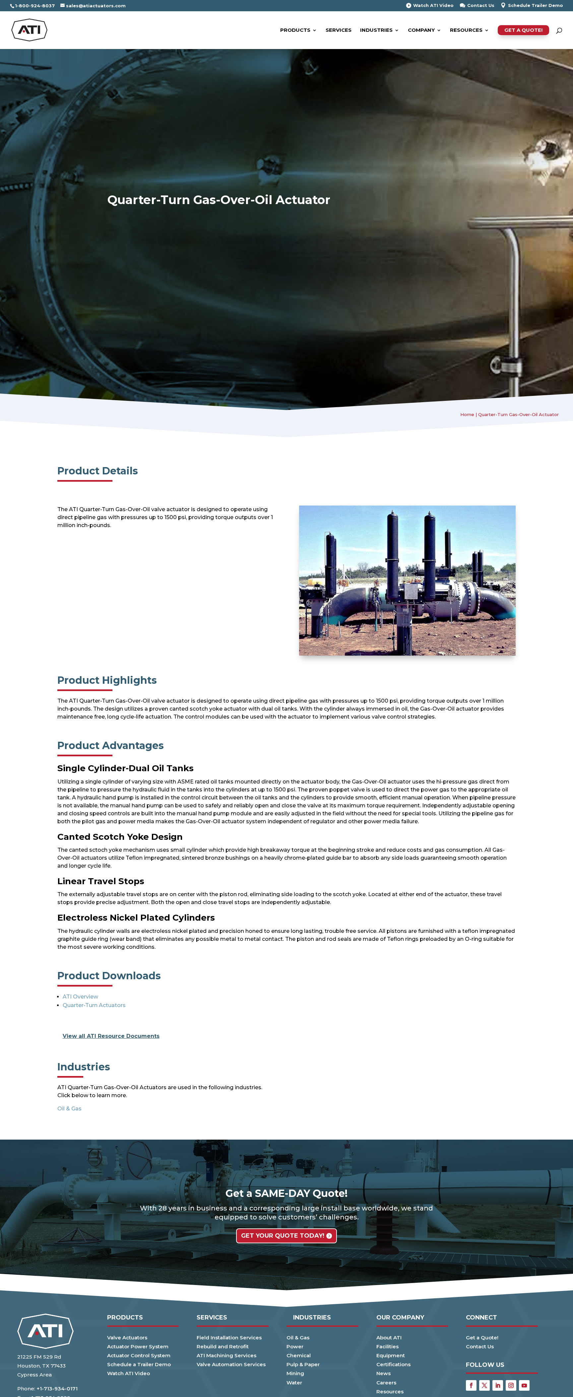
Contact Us (480, 5)
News (383, 1373)
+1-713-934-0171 (57, 1388)
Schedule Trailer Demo (535, 5)
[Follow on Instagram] (511, 1385)
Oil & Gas (69, 1108)
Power (294, 1346)
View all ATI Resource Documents (111, 1036)
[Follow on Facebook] (471, 1385)
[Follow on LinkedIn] (497, 1385)
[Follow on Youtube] (524, 1385)
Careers (386, 1382)
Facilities (387, 1346)
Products (295, 30)
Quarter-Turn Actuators (94, 1005)
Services (338, 30)
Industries (376, 30)
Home (467, 414)
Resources (466, 30)
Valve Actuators (127, 1337)
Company (421, 30)
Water (294, 1382)
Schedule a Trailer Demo (139, 1364)
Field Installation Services (229, 1337)
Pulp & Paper (303, 1364)
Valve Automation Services (231, 1364)
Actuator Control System (138, 1355)
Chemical (298, 1355)
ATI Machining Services (226, 1355)
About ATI (389, 1337)
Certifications (393, 1364)
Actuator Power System (137, 1346)
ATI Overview (80, 997)
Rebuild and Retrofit (223, 1346)
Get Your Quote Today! (282, 1235)
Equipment (390, 1355)
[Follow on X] (484, 1385)
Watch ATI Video (433, 5)
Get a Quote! (523, 30)
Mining (295, 1373)
